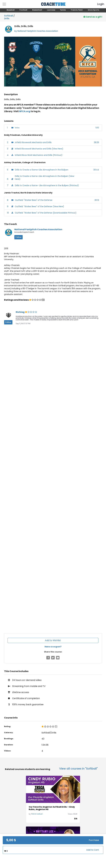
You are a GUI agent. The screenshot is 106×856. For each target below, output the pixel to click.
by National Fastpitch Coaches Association (36, 31)
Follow (18, 237)
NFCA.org (24, 111)
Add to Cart (92, 849)
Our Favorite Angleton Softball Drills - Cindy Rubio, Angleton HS (52, 808)
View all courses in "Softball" (78, 768)
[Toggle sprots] (4, 4)
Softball (8, 15)
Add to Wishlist (53, 640)
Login (98, 4)
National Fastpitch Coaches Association (38, 229)
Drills (6, 18)
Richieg (20, 312)
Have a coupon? (53, 646)
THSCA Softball (37, 814)
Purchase (94, 840)
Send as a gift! (93, 17)
